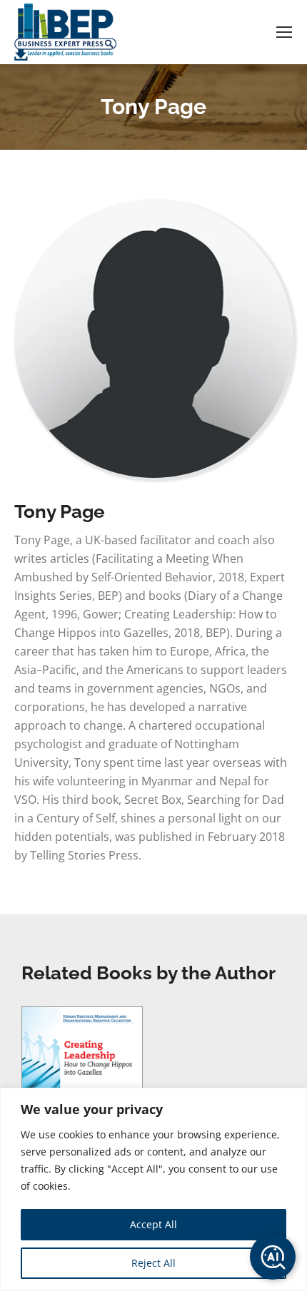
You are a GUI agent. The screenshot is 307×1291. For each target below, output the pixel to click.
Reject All (153, 1263)
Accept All (153, 1224)
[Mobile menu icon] (284, 32)
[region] (153, 1189)
